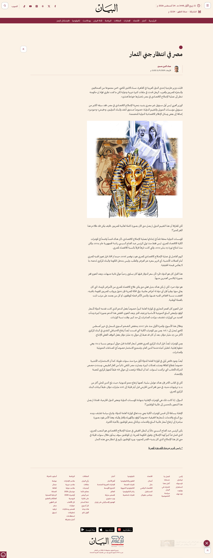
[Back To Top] (207, 550)
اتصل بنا (167, 476)
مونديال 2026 (69, 491)
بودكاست (87, 20)
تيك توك (179, 494)
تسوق (54, 512)
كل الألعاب (71, 502)
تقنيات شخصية (128, 495)
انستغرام (179, 487)
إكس (181, 476)
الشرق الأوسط (109, 488)
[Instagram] (36, 6)
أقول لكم (85, 512)
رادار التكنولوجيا (128, 491)
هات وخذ (85, 509)
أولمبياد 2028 (69, 495)
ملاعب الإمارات (69, 481)
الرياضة (108, 20)
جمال (54, 484)
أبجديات (86, 488)
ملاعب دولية (70, 488)
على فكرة (85, 498)
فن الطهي (53, 502)
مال (151, 484)
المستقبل (148, 491)
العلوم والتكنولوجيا (127, 481)
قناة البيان (97, 20)
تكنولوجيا (76, 20)
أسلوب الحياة (52, 476)
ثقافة (54, 488)
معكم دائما (85, 491)
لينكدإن (180, 480)
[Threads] (42, 6)
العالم (113, 491)
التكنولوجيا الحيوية (127, 488)
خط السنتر (85, 502)
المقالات (117, 20)
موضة (54, 481)
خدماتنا (167, 480)
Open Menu (207, 5)
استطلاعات (71, 516)
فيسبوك (179, 483)
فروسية (72, 498)
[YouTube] (30, 6)
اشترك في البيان (166, 488)
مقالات (86, 484)
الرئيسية (152, 20)
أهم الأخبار (111, 481)
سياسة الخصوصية (166, 494)
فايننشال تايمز (63, 20)
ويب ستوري (110, 498)
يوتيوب (180, 490)
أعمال (150, 481)
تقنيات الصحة (129, 484)
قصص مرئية (110, 495)
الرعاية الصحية (51, 495)
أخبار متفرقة (70, 519)
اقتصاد (136, 20)
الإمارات (127, 20)
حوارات (72, 505)
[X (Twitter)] (49, 6)
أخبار (144, 20)
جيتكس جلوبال (146, 495)
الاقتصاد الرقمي (146, 488)
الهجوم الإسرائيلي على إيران (105, 502)
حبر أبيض (85, 495)
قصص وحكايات (68, 509)
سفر (55, 505)
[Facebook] (55, 6)
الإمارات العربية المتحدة (106, 484)
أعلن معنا (166, 483)
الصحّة (54, 491)
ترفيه (55, 509)
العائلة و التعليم (51, 498)
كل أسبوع (85, 505)
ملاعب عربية (70, 484)
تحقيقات (71, 512)
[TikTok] (24, 6)
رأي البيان (85, 481)
